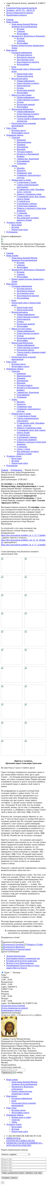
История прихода (24, 55)
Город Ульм (11, 128)
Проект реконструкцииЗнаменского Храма (21, 1092)
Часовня (16, 972)
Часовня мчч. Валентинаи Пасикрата (22, 1087)
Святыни (21, 31)
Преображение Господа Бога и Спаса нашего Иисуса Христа (22, 966)
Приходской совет (25, 74)
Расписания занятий (26, 90)
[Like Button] (2, 940)
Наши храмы (12, 1079)
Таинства (15, 137)
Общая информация (25, 81)
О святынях (22, 213)
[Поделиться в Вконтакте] (13, 947)
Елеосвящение (23, 161)
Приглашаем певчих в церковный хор (23, 958)
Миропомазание (24, 142)
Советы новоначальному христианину (28, 186)
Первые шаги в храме (21, 180)
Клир (13, 67)
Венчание (21, 149)
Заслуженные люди (25, 59)
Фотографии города (20, 133)
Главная (9, 19)
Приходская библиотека (22, 109)
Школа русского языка (21, 95)
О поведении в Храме (26, 182)
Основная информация (21, 52)
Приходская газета (19, 229)
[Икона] (9, 1036)
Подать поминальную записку (14, 1008)
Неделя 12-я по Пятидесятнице (20, 963)
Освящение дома (24, 173)
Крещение (21, 140)
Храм (6, 972)
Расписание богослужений (13, 1005)
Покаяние (21, 144)
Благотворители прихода (28, 62)
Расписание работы (25, 116)
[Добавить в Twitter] (33, 944)
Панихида (21, 170)
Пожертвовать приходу (11, 1010)
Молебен (21, 168)
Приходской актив (25, 76)
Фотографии (22, 34)
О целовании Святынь (27, 203)
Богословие (16, 225)
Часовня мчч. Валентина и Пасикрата (28, 36)
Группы (20, 88)
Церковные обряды (14, 135)
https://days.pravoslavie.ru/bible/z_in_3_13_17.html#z (23, 535)
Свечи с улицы (23, 215)
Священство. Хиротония (28, 159)
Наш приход (11, 50)
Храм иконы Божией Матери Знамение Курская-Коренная (24, 25)
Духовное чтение (14, 222)
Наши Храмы (12, 22)
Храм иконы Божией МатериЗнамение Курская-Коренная (24, 1083)
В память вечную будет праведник (21, 961)
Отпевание (22, 163)
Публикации (12, 232)
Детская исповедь (25, 152)
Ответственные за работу (28, 83)
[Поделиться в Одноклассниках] (16, 949)
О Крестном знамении (27, 206)
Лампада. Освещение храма (29, 194)
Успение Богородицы (15, 956)
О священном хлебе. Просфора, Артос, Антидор (31, 190)
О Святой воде (23, 201)
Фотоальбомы (23, 64)
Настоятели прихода (26, 57)
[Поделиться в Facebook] (12, 944)
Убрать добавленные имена (13, 1173)
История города (18, 130)
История (20, 29)
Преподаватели (23, 85)
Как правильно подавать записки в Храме (28, 219)
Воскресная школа (19, 78)
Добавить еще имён (34, 1173)
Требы (14, 166)
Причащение (22, 147)
